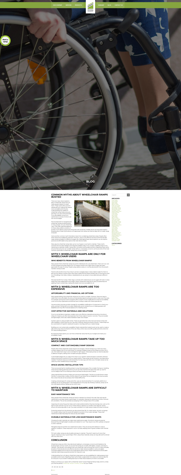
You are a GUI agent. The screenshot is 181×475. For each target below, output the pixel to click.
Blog (109, 5)
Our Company (57, 5)
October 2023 (116, 234)
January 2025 (115, 220)
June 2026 (115, 201)
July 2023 (114, 237)
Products (78, 5)
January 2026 (115, 207)
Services (68, 5)
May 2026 (114, 202)
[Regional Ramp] (90, 6)
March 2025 (115, 218)
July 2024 (114, 227)
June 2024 (115, 228)
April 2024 (115, 230)
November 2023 (116, 233)
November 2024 (116, 222)
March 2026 (115, 204)
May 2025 (114, 216)
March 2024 (115, 231)
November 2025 (116, 209)
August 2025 (115, 212)
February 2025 (116, 219)
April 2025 (114, 217)
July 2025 (114, 213)
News (53, 470)
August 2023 (115, 236)
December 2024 (116, 221)
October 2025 (116, 210)
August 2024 (115, 226)
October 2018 (115, 240)
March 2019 (115, 238)
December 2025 (116, 208)
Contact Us (119, 5)
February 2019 (116, 239)
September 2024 (116, 225)
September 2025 (116, 211)
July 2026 (114, 200)
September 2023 (116, 235)
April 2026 (114, 203)
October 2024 (116, 223)
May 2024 (114, 229)
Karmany (101, 5)
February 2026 (116, 205)
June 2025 (115, 214)
